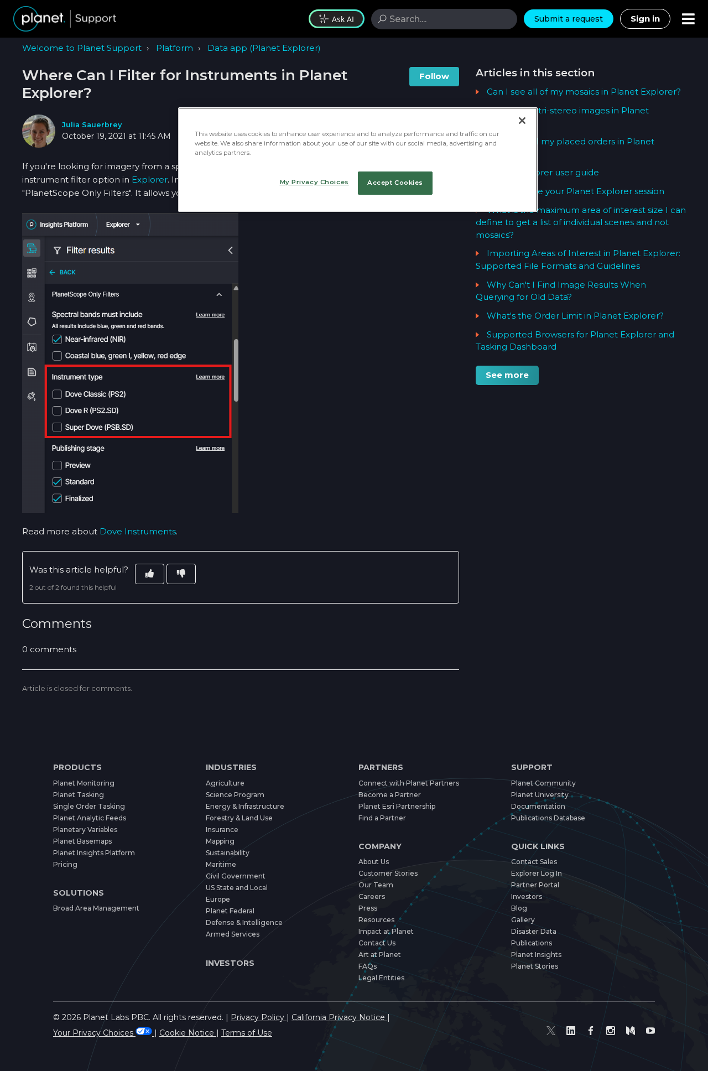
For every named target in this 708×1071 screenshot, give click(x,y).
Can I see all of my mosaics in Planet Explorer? (584, 91)
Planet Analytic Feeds (89, 818)
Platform (174, 48)
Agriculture (225, 783)
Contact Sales (534, 861)
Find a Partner (382, 818)
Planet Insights (536, 954)
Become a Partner (389, 795)
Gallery (523, 920)
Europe (218, 899)
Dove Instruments (138, 531)
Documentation (538, 806)
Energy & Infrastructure (245, 806)
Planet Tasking (78, 795)
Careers (371, 896)
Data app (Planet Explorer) (264, 48)
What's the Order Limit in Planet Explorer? (575, 315)
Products (77, 767)
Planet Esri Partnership (396, 806)
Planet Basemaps (82, 841)
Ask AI (343, 19)
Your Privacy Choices (94, 1033)
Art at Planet (379, 954)
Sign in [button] (645, 18)
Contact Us (376, 943)
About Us (373, 861)
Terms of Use (246, 1033)
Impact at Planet (386, 931)
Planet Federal (230, 911)
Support (532, 767)
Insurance (222, 829)
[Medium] (630, 1030)
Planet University (540, 795)
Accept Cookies (395, 182)
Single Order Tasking (89, 806)
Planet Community (543, 783)
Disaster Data (533, 931)
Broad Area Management (96, 908)
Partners (380, 767)
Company (380, 846)
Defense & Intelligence (244, 922)
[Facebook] (590, 1030)
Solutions (78, 893)
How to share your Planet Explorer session (575, 191)
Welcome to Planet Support (82, 48)
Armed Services (232, 934)
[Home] (64, 19)
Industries (231, 767)
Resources (376, 920)
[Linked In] (570, 1030)
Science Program (235, 795)
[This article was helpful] (149, 574)
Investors (230, 963)
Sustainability (227, 853)
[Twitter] (550, 1030)
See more (507, 375)
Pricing (65, 864)
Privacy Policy (259, 1017)
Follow (434, 76)
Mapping (220, 841)
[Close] (522, 120)
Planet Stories (534, 966)
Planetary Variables (85, 829)
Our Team (375, 885)
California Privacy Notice (339, 1017)
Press (367, 908)
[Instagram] (610, 1030)
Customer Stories (388, 873)
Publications (531, 943)
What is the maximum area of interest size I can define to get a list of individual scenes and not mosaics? (581, 222)
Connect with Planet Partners (408, 783)
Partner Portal (535, 885)
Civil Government (236, 876)
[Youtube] (650, 1030)
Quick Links (538, 846)
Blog (519, 908)
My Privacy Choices (314, 182)
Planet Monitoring (83, 783)
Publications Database (548, 818)
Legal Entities (381, 978)
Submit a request (568, 19)
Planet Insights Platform (94, 853)
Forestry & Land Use (239, 818)
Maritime (221, 864)
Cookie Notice (187, 1033)
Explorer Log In (536, 873)
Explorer (150, 179)
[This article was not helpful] (181, 574)
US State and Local (237, 887)
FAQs (367, 966)
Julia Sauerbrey (92, 125)
